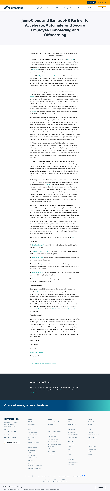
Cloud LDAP (30, 427)
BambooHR (41, 292)
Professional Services (93, 449)
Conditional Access (32, 432)
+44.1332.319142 (12, 426)
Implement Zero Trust (53, 439)
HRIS (29, 439)
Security (44, 476)
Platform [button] (58, 8)
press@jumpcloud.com (37, 352)
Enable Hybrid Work (52, 434)
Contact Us (91, 2)
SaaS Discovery (31, 455)
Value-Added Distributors (73, 434)
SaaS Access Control (32, 452)
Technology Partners (72, 432)
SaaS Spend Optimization (33, 458)
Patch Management (32, 447)
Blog (69, 451)
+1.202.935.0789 (13, 422)
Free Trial (102, 7)
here (72, 237)
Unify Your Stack (51, 449)
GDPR (49, 476)
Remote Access (31, 450)
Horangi (47, 184)
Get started (63, 390)
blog (40, 264)
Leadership (90, 424)
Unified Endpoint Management (35, 465)
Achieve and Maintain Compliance (56, 421)
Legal (39, 476)
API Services (30, 421)
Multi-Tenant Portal (72, 424)
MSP (69, 421)
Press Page (90, 432)
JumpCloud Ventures (92, 437)
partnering (35, 69)
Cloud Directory (31, 424)
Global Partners (71, 429)
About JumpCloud (92, 421)
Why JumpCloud (40, 8)
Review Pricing (12, 442)
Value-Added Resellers (73, 437)
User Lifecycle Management (34, 468)
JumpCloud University (38, 272)
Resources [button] (81, 8)
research (34, 111)
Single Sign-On (31, 460)
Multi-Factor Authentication (34, 442)
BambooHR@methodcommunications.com (43, 364)
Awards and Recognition (93, 434)
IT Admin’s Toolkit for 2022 (40, 251)
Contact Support (92, 446)
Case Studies (71, 459)
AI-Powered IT (51, 424)
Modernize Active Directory (54, 441)
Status (89, 457)
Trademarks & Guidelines (64, 476)
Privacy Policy (28, 476)
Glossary (90, 454)
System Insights (31, 463)
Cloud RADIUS (31, 429)
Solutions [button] (49, 8)
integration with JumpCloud (46, 76)
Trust (35, 476)
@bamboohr (71, 309)
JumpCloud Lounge (37, 257)
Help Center (90, 451)
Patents (54, 476)
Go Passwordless (52, 436)
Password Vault (31, 445)
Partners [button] (72, 8)
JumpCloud (70, 59)
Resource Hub (71, 444)
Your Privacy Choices (77, 476)
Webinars (70, 449)
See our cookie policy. (55, 489)
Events (69, 446)
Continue (100, 487)
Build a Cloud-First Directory (54, 431)
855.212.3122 (33, 392)
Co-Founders (91, 427)
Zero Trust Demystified (38, 245)
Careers (89, 429)
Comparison (51, 454)
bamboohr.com (57, 309)
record (32, 96)
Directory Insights (32, 437)
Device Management (32, 434)
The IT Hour (35, 279)
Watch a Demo (91, 8)
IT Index (69, 454)
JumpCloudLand (71, 464)
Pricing (66, 8)
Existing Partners (71, 427)
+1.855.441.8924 (12, 424)
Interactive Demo (72, 457)
